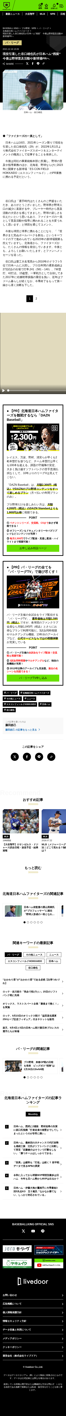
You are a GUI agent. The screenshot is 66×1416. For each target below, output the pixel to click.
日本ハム (46, 704)
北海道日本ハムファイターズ (35, 693)
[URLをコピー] (43, 63)
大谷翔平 (30, 14)
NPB (52, 14)
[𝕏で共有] (27, 63)
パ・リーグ (11, 693)
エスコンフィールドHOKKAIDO (21, 704)
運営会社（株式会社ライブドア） (20, 1355)
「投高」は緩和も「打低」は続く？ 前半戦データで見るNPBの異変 (36, 1164)
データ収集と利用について (17, 1329)
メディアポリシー (12, 1338)
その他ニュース (13, 698)
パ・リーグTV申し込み (33, 677)
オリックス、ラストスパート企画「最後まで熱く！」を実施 (31, 1005)
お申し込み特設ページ (33, 548)
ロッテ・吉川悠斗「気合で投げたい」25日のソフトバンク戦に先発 (30, 993)
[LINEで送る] (38, 64)
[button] (25, 922)
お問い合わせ (10, 1295)
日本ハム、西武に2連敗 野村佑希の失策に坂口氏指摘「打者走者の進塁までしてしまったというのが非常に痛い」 (36, 1130)
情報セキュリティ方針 (14, 1321)
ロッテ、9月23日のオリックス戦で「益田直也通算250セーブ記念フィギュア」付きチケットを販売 (30, 1017)
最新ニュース (13, 14)
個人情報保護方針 (12, 1312)
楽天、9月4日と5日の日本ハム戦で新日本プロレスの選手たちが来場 (31, 1029)
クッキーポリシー (12, 1347)
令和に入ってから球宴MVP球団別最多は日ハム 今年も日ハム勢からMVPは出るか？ (36, 1177)
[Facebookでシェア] (32, 64)
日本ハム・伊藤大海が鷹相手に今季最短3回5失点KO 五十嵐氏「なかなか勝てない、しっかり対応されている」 (36, 1191)
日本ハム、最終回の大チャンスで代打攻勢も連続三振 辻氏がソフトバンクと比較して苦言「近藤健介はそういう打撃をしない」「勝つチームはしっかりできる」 (36, 1148)
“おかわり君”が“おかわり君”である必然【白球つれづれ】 (31, 981)
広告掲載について (12, 1303)
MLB (42, 14)
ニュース (30, 698)
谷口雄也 (10, 710)
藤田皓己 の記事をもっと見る (21, 729)
